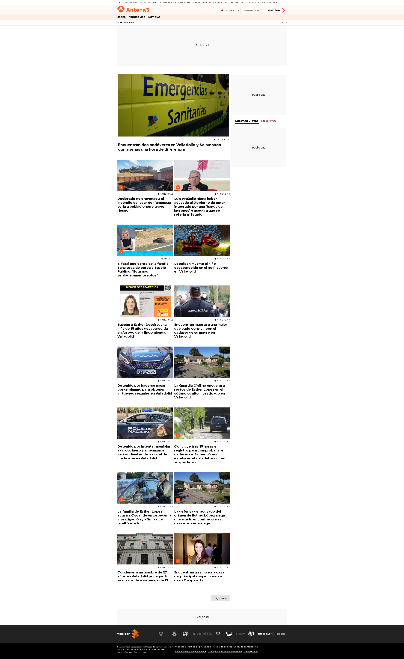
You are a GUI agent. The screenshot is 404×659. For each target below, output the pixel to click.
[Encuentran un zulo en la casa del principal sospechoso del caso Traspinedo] (202, 549)
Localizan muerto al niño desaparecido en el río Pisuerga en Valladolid (201, 267)
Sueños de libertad (269, 2)
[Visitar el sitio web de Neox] (185, 634)
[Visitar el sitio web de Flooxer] (281, 634)
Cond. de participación (245, 647)
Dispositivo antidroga (148, 2)
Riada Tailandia (187, 2)
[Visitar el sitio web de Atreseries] (218, 634)
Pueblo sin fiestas (203, 2)
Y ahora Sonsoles (129, 2)
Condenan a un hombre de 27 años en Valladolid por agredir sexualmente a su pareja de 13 (142, 576)
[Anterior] (119, 2)
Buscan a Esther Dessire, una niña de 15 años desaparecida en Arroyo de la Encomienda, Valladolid (142, 330)
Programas (137, 17)
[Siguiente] (285, 2)
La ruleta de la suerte (168, 2)
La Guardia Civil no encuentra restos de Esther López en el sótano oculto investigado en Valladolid (199, 391)
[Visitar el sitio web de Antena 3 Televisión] (163, 634)
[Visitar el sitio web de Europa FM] (240, 634)
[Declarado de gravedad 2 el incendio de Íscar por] (145, 175)
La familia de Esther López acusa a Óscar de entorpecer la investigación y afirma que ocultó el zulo (144, 517)
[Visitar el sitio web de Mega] (207, 634)
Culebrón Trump (252, 2)
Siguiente (220, 598)
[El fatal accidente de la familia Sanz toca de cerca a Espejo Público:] (145, 240)
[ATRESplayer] (276, 10)
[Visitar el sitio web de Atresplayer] (267, 634)
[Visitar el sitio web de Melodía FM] (251, 634)
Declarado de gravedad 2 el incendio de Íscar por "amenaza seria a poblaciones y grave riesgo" (144, 204)
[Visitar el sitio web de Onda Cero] (229, 634)
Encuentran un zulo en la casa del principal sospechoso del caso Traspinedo (199, 576)
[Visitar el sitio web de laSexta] (174, 634)
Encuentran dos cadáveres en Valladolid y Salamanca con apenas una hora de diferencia (169, 147)
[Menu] (283, 17)
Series (121, 17)
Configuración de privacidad (190, 651)
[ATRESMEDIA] (128, 634)
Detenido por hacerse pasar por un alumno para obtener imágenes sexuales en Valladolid (144, 389)
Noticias (154, 17)
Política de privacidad (199, 647)
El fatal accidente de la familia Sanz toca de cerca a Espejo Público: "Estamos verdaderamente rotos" (143, 269)
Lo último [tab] (268, 121)
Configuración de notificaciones (225, 651)
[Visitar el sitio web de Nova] (196, 634)
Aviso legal (180, 647)
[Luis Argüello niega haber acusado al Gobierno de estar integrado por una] (202, 175)
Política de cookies (222, 647)
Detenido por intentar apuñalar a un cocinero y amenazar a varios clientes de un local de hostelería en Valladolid (143, 452)
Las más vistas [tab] (246, 121)
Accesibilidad (251, 651)
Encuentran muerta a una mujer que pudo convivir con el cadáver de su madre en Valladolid (200, 330)
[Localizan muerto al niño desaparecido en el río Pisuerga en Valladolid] (202, 240)
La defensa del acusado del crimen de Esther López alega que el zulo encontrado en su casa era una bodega (199, 517)
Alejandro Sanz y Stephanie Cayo (228, 2)
